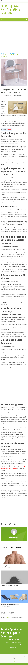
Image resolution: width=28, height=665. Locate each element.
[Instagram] (15, 639)
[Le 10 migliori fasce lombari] (14, 557)
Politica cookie (12, 647)
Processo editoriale (16, 642)
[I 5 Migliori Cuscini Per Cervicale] (14, 577)
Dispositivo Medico (18, 95)
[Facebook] (10, 639)
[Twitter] (12, 639)
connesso (9, 617)
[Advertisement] (14, 35)
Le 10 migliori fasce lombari (8, 566)
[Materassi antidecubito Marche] (14, 596)
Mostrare (9, 129)
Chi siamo (7, 642)
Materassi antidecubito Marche (10, 604)
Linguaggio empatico (9, 645)
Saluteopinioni (8, 95)
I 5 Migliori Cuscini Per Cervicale (10, 585)
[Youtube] (18, 639)
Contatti (19, 645)
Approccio (21, 644)
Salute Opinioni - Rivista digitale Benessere (11, 9)
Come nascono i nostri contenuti (8, 644)
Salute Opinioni (14, 661)
